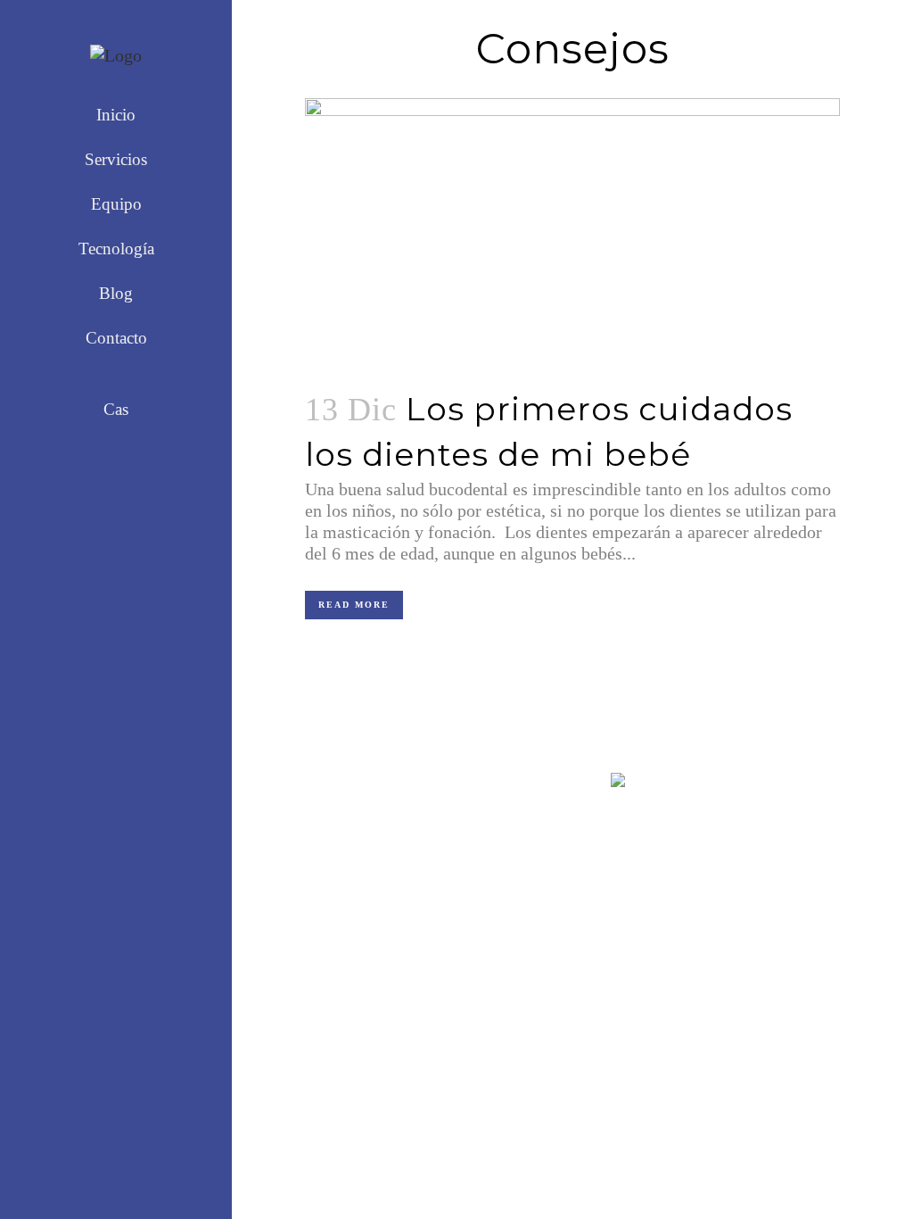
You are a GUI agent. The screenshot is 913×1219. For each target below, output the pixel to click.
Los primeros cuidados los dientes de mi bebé (498, 935)
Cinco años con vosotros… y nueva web (504, 1015)
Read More (354, 605)
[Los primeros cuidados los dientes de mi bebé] (572, 232)
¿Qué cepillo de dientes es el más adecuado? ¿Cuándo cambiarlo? (503, 845)
